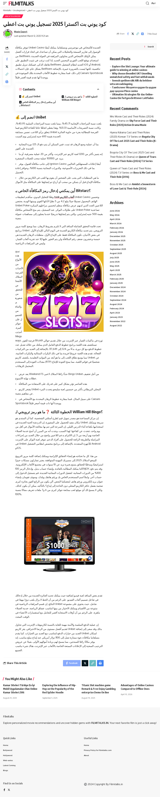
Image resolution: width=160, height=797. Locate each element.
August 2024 (116, 304)
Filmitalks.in (116, 784)
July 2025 (114, 257)
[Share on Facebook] (128, 33)
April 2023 (115, 312)
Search (151, 46)
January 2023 (116, 317)
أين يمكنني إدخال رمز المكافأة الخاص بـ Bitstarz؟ (37, 104)
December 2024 (118, 287)
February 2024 (117, 308)
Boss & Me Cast (119, 184)
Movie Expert (20, 31)
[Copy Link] (137, 33)
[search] (147, 3)
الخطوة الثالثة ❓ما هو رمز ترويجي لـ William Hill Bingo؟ (80, 98)
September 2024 (118, 300)
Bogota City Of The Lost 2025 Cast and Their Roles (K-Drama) (133, 141)
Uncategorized (13, 16)
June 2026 (115, 210)
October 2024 (116, 296)
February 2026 (117, 228)
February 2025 (117, 278)
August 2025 (116, 253)
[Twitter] (9, 790)
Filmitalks (21, 3)
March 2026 (116, 223)
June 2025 (115, 261)
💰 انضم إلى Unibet (31, 96)
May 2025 (114, 266)
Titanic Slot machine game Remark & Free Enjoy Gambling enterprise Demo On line (99, 689)
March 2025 (115, 274)
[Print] (142, 33)
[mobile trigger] (5, 3)
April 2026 (115, 219)
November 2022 (117, 321)
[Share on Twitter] (132, 33)
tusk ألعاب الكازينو (64, 197)
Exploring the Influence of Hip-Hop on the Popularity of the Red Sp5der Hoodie (59, 689)
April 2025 (115, 270)
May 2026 (115, 215)
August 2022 (116, 325)
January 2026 (116, 232)
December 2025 (117, 236)
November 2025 (117, 240)
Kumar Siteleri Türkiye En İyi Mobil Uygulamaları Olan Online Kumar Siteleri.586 (20, 689)
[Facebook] (4, 790)
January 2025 (116, 283)
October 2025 (116, 244)
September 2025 (118, 249)
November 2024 (118, 291)
